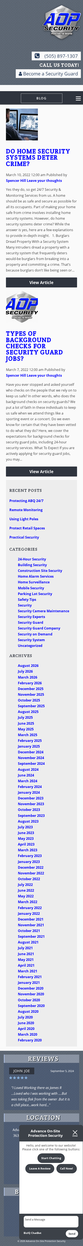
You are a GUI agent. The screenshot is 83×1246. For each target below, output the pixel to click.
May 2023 (26, 838)
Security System (31, 640)
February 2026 (30, 683)
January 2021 (29, 982)
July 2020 (25, 1017)
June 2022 (26, 890)
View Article (41, 282)
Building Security (32, 565)
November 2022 (31, 873)
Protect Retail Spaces (27, 528)
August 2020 (28, 1011)
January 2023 (29, 861)
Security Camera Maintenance (43, 611)
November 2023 (31, 804)
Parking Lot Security (35, 593)
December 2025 (30, 688)
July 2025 (25, 717)
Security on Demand (35, 634)
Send (72, 1234)
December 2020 (30, 988)
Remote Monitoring (26, 510)
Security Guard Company (39, 628)
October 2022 (29, 879)
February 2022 (30, 907)
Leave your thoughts (44, 180)
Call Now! (66, 1168)
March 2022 (27, 901)
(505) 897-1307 (61, 56)
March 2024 (27, 781)
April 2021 (26, 965)
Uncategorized (30, 645)
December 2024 (30, 752)
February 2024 (30, 786)
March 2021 (27, 971)
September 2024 (31, 763)
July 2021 (25, 948)
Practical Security (24, 537)
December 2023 (30, 798)
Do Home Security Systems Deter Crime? (38, 157)
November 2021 (31, 925)
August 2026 (28, 665)
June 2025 (26, 723)
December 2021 (30, 919)
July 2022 (25, 884)
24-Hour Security (32, 559)
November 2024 (31, 757)
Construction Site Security (40, 570)
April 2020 (26, 1028)
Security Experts (31, 616)
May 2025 (26, 729)
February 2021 (30, 976)
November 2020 (31, 994)
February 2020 (30, 1040)
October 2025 (29, 700)
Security (25, 605)
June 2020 (26, 1023)
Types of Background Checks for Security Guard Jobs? (34, 346)
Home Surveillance (34, 582)
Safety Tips (27, 599)
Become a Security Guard (50, 74)
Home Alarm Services (36, 576)
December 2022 (30, 867)
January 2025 (29, 746)
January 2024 (29, 792)
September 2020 (31, 1005)
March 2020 (27, 1034)
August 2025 (28, 711)
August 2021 (28, 942)
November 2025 (31, 694)
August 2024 (28, 769)
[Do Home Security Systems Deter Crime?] (22, 137)
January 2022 (29, 913)
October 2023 (29, 809)
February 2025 (30, 740)
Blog (41, 98)
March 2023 (27, 850)
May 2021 (26, 959)
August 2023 (28, 821)
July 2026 (25, 671)
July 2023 (25, 827)
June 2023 (26, 832)
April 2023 (26, 844)
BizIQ (27, 1233)
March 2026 (27, 677)
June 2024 (26, 775)
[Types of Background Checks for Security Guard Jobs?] (22, 319)
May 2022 (26, 896)
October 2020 (29, 1000)
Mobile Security (31, 588)
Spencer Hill (16, 180)
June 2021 (26, 954)
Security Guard (30, 622)
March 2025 (27, 735)
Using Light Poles (23, 519)
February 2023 (30, 855)
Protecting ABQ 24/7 (26, 500)
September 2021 (31, 936)
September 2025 (31, 706)
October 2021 (29, 930)
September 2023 (31, 815)
